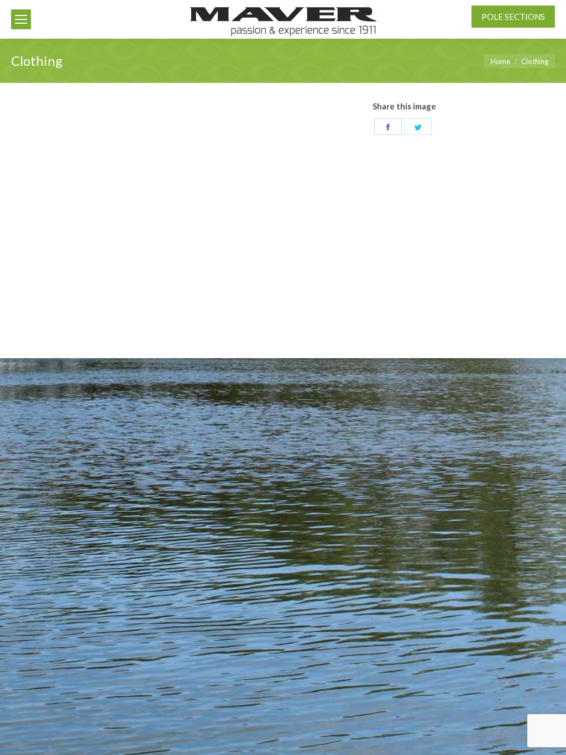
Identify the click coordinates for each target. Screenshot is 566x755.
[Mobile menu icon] (21, 19)
